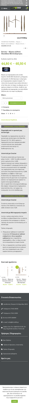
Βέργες (18, 42)
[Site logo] (16, 8)
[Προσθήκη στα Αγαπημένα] (11, 267)
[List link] (14, 309)
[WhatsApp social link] (14, 113)
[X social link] (8, 113)
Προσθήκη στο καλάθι (17, 103)
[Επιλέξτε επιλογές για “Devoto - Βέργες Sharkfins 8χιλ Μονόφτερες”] (25, 270)
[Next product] (27, 48)
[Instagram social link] (26, 3)
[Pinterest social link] (10, 113)
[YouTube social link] (26, 5)
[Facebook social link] (6, 113)
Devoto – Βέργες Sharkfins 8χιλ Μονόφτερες (21, 280)
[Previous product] (24, 48)
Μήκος (3, 95)
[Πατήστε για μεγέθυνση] (4, 36)
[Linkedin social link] (12, 113)
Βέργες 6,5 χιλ (20, 43)
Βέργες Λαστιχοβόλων (8, 43)
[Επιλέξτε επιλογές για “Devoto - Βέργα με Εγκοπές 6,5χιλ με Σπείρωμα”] (11, 270)
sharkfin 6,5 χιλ (6, 46)
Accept (14, 401)
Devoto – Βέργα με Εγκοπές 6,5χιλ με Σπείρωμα (7, 280)
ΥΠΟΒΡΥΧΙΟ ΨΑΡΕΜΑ (8, 42)
